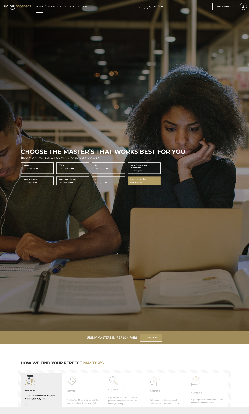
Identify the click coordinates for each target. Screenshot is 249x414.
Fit (61, 6)
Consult (71, 6)
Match (51, 6)
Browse (39, 6)
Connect (85, 6)
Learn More (151, 338)
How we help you (225, 6)
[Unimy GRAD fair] (151, 7)
